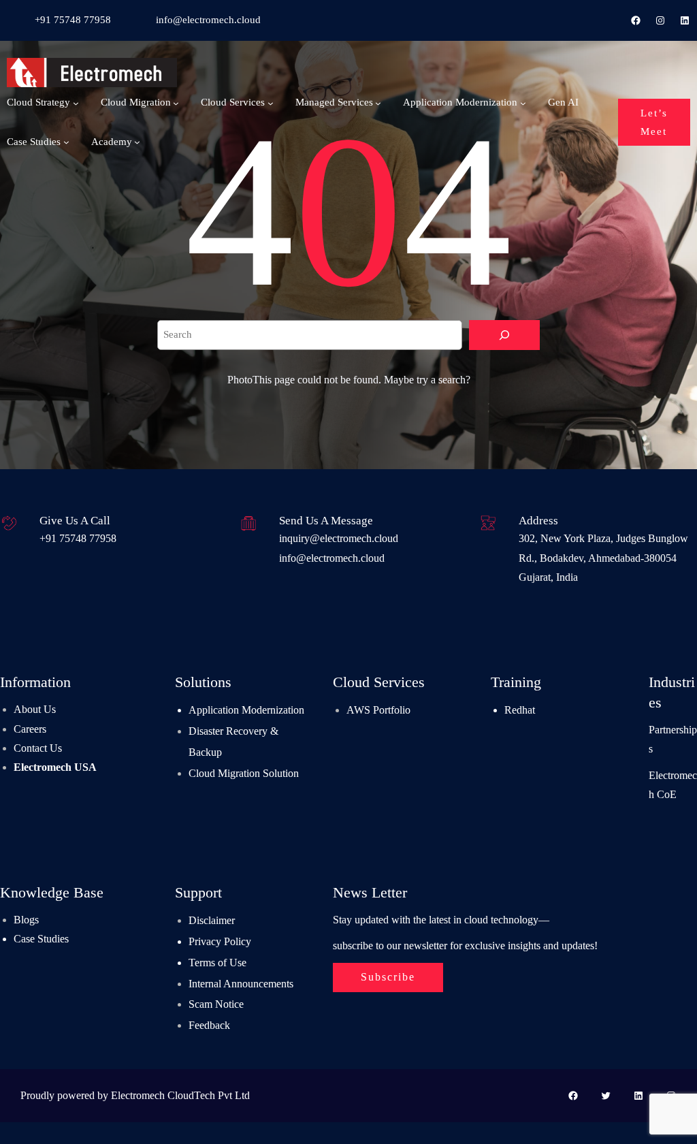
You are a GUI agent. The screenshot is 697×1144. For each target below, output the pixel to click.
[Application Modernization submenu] (523, 102)
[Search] (504, 335)
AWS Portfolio (378, 710)
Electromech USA (55, 767)
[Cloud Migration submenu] (176, 102)
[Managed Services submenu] (378, 102)
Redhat (519, 710)
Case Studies (41, 939)
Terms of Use (217, 963)
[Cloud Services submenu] (271, 102)
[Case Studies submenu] (66, 142)
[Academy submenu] (137, 142)
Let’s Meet (654, 121)
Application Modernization (246, 710)
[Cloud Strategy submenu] (76, 102)
